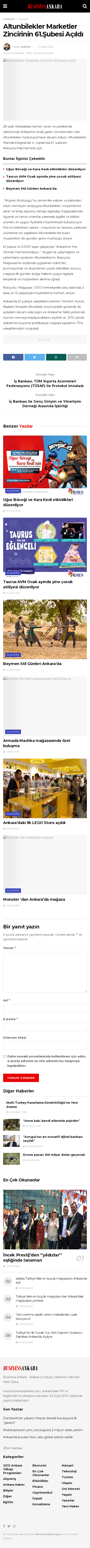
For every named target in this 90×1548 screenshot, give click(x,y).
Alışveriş (23, 18)
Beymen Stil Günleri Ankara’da (31, 188)
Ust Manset (71, 1489)
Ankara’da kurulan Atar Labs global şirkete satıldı (38, 1437)
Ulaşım (67, 1483)
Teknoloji (69, 1471)
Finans (37, 1487)
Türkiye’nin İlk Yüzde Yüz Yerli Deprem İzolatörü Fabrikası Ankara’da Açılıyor (49, 1335)
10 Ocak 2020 (12, 593)
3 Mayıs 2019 (12, 828)
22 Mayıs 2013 (33, 1126)
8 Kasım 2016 (32, 1160)
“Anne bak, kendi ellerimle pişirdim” (51, 1121)
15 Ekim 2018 (12, 905)
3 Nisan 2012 (46, 46)
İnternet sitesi (14, 1038)
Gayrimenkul (42, 1492)
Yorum (9, 948)
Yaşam (67, 1495)
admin (26, 46)
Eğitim (8, 1502)
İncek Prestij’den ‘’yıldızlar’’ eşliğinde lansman (32, 1257)
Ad (6, 1000)
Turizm (67, 1477)
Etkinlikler (40, 1481)
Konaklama (41, 1504)
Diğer (7, 1496)
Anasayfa (8, 18)
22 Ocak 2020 (13, 511)
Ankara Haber (14, 1485)
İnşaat (37, 1498)
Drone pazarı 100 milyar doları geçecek (54, 1155)
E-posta (10, 1019)
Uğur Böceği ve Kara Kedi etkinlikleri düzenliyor (46, 169)
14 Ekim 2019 (12, 751)
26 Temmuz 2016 (17, 1112)
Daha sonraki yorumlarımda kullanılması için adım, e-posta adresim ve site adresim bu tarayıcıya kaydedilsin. (46, 1061)
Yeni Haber (70, 1506)
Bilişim (8, 1490)
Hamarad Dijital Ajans (48, 1534)
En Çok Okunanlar (40, 1473)
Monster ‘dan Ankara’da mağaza (34, 899)
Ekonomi (39, 1465)
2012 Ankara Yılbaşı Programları (12, 1469)
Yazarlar (68, 1500)
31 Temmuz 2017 (34, 1146)
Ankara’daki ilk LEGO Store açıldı (34, 822)
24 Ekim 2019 (12, 670)
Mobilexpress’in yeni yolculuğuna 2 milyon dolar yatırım (43, 1430)
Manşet (67, 1465)
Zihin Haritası (12, 1448)
